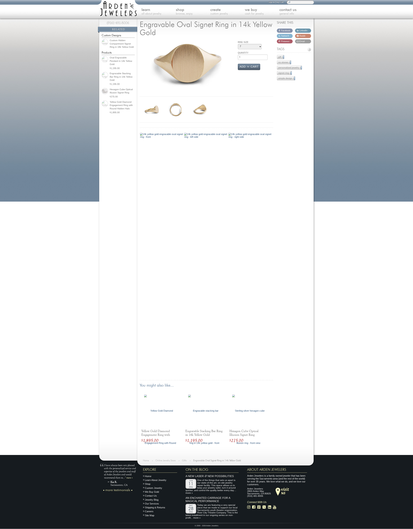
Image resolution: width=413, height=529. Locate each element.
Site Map (149, 515)
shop (184, 11)
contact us (288, 11)
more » (129, 477)
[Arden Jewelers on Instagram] (249, 507)
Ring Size (243, 42)
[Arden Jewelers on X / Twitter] (265, 507)
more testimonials (117, 490)
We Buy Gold (152, 491)
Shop (147, 484)
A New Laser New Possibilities (210, 476)
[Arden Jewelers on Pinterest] (259, 507)
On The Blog (197, 469)
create (219, 11)
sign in (272, 2)
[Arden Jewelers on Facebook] (254, 507)
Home (148, 476)
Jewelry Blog (151, 499)
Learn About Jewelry (155, 480)
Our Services (152, 503)
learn (151, 11)
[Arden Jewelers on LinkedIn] (270, 507)
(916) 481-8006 (118, 23)
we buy (254, 11)
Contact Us (151, 495)
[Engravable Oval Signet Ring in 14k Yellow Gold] (187, 65)
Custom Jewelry (153, 488)
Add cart (249, 66)
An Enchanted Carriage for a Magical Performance (208, 500)
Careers (149, 511)
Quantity (243, 53)
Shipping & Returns (155, 507)
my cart (280, 2)
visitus (285, 490)
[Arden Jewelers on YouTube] (275, 507)
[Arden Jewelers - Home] (118, 8)
